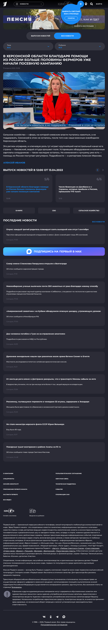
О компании (8, 473)
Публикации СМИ (62, 494)
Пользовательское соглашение (69, 473)
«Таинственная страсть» (66, 551)
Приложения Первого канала (15, 489)
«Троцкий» (28, 551)
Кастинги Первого (10, 494)
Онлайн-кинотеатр (11, 484)
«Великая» (38, 551)
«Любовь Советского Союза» (72, 548)
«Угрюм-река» (9, 551)
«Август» (55, 548)
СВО (54, 211)
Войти (99, 4)
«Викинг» (19, 551)
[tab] (40, 36)
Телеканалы (16, 587)
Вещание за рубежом (36, 516)
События (59, 489)
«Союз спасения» (92, 548)
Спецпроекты (8, 479)
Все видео (7, 500)
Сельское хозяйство (89, 211)
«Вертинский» (49, 551)
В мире (19, 211)
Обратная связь (62, 479)
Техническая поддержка (66, 484)
